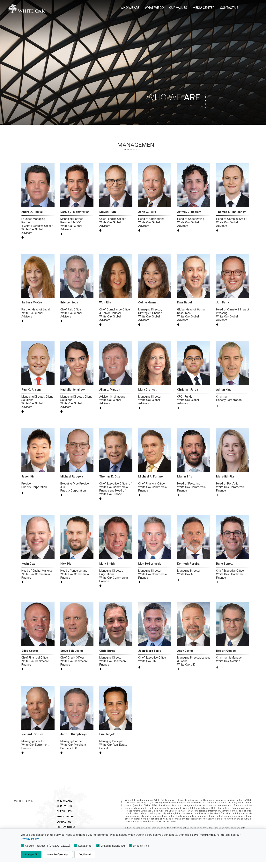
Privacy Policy (30, 838)
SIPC (154, 805)
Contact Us (229, 8)
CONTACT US (64, 821)
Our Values (178, 8)
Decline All (84, 854)
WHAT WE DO (64, 806)
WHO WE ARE (64, 800)
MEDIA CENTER (65, 816)
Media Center (203, 8)
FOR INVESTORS (66, 827)
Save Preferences (58, 854)
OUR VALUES (64, 811)
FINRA (147, 805)
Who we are (130, 8)
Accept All (31, 854)
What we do (154, 8)
